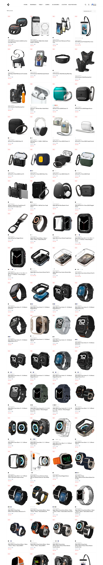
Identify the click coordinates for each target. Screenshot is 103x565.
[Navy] (76, 472)
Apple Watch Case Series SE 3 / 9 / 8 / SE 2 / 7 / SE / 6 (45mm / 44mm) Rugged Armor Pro (62, 410)
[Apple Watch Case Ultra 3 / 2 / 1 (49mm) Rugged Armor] (40, 435)
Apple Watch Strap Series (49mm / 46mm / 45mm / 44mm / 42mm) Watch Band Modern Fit (84, 511)
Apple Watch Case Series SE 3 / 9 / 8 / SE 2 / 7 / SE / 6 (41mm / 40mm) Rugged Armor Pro (40, 410)
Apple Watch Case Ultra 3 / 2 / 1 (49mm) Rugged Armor (39, 443)
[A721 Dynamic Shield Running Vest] (18, 101)
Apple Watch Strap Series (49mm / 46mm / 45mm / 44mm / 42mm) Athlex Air (40, 510)
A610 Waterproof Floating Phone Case (84, 41)
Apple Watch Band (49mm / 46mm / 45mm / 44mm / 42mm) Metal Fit (38, 238)
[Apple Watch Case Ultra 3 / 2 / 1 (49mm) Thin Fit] (85, 435)
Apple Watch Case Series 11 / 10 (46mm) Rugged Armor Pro (62, 376)
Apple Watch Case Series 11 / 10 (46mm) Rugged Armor (17, 376)
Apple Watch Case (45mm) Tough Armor (62, 238)
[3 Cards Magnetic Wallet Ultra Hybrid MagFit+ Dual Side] (40, 34)
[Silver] (30, 105)
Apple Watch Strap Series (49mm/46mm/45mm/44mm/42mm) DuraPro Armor (61, 546)
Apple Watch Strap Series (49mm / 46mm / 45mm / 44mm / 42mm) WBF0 (17, 545)
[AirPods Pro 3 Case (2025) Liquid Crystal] (85, 134)
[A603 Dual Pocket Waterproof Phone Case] (62, 34)
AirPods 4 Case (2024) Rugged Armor (83, 108)
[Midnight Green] (55, 170)
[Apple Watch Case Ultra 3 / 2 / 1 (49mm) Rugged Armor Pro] (62, 435)
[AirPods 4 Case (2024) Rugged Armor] (85, 101)
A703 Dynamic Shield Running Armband (39, 73)
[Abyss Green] (33, 439)
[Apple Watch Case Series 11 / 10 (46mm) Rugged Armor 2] (40, 368)
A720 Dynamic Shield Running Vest (83, 77)
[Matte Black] (75, 105)
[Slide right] (86, 1)
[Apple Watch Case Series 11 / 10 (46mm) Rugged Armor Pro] (62, 368)
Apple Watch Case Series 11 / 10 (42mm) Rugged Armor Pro (84, 307)
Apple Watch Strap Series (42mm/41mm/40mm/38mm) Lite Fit (16, 510)
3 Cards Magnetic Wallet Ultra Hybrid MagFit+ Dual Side (39, 41)
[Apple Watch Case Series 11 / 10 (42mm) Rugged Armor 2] (62, 300)
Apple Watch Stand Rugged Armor (61, 476)
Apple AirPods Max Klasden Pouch (61, 205)
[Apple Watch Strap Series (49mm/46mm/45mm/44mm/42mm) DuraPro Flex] (85, 537)
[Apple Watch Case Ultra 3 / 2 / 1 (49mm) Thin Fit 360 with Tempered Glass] (18, 469)
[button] (85, 4)
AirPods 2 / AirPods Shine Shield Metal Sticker (39, 109)
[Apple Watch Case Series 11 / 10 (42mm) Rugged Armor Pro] (85, 300)
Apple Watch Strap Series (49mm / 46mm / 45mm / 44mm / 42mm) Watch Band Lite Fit (63, 511)
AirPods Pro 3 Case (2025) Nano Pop (38, 174)
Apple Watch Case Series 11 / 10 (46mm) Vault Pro (17, 409)
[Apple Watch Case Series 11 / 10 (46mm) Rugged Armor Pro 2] (85, 368)
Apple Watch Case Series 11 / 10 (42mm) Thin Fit (39, 340)
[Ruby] (55, 105)
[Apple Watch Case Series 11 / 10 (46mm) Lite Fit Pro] (85, 335)
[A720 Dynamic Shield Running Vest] (85, 71)
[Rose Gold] (9, 269)
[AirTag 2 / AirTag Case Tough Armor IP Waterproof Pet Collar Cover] (18, 198)
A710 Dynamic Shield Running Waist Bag (62, 73)
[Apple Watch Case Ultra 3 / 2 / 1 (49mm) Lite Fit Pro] (85, 401)
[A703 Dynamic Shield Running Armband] (40, 66)
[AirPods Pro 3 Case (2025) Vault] (85, 167)
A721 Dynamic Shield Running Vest (16, 107)
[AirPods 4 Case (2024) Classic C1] (62, 101)
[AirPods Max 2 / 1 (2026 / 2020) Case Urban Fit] (40, 134)
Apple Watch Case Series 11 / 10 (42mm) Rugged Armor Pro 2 (17, 340)
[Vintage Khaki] (58, 372)
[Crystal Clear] (30, 37)
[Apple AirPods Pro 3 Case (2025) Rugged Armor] (85, 198)
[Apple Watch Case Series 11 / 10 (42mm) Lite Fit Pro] (18, 300)
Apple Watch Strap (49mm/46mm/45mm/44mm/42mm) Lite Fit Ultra (84, 477)
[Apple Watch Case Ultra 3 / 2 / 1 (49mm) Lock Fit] (18, 435)
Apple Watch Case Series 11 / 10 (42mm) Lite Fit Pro (17, 307)
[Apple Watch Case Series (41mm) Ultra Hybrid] (62, 265)
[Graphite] (54, 105)
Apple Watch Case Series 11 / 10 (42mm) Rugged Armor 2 (62, 307)
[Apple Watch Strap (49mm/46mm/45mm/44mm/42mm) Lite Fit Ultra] (85, 469)
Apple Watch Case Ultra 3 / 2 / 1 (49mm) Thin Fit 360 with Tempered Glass (17, 476)
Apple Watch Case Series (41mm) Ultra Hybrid (62, 273)
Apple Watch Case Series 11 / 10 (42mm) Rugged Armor (39, 307)
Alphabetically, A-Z (87, 11)
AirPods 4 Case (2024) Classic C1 (60, 108)
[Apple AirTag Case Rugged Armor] (18, 231)
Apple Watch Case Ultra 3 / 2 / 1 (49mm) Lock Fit (17, 443)
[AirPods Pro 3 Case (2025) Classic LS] (62, 134)
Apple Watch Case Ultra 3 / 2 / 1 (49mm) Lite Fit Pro (84, 409)
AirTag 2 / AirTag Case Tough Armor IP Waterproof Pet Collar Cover (16, 206)
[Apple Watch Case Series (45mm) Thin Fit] (85, 265)
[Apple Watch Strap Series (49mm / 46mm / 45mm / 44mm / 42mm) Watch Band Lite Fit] (62, 503)
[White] (13, 269)
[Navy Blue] (12, 269)
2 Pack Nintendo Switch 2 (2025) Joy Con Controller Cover (17, 41)
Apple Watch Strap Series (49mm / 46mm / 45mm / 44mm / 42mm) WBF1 (40, 545)
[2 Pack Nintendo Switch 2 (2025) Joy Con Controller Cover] (18, 34)
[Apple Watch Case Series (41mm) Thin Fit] (40, 265)
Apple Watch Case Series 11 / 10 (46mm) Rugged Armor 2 (39, 376)
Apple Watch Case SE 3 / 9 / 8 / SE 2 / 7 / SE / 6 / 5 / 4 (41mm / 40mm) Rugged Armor (84, 239)
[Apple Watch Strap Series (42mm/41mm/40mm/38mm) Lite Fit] (18, 503)
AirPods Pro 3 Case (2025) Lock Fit (16, 174)
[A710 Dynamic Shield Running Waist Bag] (62, 66)
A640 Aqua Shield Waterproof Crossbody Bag (17, 74)
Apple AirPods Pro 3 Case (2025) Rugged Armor (84, 206)
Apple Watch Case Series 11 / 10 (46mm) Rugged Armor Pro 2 (84, 376)
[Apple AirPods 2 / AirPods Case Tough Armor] (40, 198)
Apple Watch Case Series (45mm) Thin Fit (84, 273)
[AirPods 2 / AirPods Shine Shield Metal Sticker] (40, 101)
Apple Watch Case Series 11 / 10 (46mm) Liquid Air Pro (62, 340)
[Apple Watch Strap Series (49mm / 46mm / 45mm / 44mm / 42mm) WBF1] (40, 537)
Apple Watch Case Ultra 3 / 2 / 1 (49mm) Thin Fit (84, 443)
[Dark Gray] (9, 372)
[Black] (8, 37)
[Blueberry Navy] (30, 170)
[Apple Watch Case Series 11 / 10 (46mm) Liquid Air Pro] (62, 333)
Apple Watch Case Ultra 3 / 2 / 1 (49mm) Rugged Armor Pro (62, 443)
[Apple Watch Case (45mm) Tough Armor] (62, 231)
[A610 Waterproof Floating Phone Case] (85, 34)
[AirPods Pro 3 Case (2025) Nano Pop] (40, 167)
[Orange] (79, 472)
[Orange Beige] (33, 170)
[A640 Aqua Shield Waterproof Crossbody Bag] (18, 66)
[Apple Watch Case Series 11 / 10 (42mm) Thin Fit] (40, 332)
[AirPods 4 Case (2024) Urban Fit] (18, 134)
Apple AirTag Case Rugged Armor (15, 238)
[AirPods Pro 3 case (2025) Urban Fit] (62, 167)
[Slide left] (17, 1)
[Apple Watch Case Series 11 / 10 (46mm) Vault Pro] (18, 401)
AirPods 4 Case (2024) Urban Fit (15, 141)
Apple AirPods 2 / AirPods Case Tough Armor (39, 206)
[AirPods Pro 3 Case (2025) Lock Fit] (18, 167)
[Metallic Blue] (79, 269)
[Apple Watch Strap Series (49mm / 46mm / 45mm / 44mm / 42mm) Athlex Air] (40, 503)
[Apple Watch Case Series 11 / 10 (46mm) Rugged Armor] (18, 368)
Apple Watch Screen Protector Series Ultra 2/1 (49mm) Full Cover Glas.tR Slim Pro (39, 477)
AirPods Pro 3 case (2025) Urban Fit (61, 174)
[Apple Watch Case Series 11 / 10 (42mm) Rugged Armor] (40, 300)
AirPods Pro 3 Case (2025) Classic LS (61, 141)
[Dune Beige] (54, 170)
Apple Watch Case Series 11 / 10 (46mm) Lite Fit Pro (84, 343)
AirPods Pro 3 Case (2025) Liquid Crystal (84, 141)
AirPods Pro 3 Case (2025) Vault (82, 174)
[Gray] (54, 336)
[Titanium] (30, 472)
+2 (15, 269)
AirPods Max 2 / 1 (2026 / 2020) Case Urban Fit (39, 142)
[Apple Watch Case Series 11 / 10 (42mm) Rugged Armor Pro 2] (18, 333)
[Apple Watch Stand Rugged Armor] (62, 469)
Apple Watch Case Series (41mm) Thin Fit (40, 272)
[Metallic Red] (76, 269)
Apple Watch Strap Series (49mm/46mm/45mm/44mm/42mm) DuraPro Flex (83, 546)
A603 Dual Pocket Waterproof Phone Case (61, 41)
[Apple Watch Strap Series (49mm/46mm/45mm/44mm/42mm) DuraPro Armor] (62, 537)
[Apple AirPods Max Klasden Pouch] (62, 198)
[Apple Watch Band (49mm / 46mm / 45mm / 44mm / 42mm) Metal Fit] (40, 231)
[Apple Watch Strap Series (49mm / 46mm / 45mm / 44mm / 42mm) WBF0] (18, 537)
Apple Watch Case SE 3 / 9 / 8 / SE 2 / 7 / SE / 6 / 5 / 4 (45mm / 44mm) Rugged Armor (17, 274)
